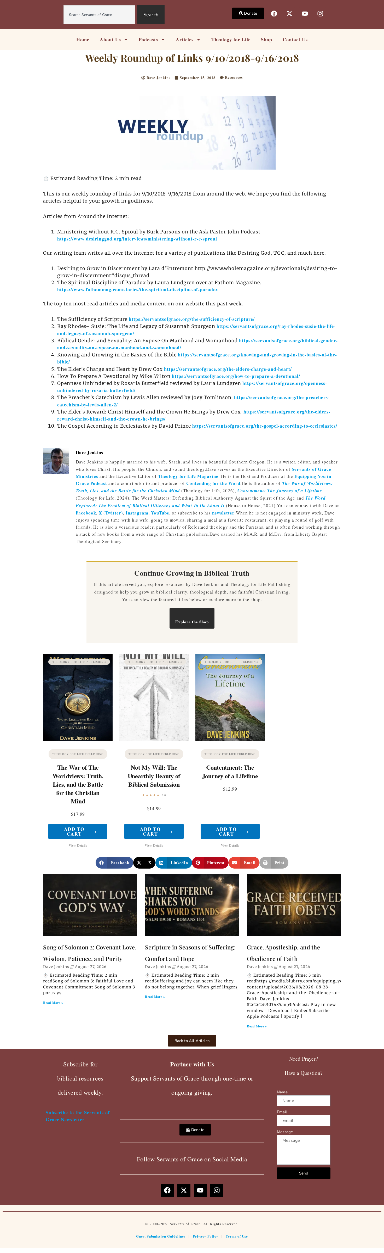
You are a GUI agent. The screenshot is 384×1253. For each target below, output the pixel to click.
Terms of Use (237, 1236)
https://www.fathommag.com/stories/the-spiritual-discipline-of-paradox (137, 289)
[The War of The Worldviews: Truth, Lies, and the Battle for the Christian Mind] (78, 697)
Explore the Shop (192, 622)
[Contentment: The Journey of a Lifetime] (230, 697)
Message (285, 1131)
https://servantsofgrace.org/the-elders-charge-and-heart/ (228, 369)
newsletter (223, 513)
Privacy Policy (205, 1236)
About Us (110, 39)
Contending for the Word (213, 483)
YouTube (160, 513)
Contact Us (295, 39)
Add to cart (80, 831)
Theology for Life (231, 39)
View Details (78, 845)
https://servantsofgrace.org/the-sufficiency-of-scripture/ (192, 319)
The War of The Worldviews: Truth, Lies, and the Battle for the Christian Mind (78, 784)
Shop (266, 39)
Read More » (53, 1002)
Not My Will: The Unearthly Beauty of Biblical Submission (154, 775)
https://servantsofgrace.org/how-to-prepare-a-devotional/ (236, 376)
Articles (185, 39)
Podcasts (148, 39)
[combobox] (99, 14)
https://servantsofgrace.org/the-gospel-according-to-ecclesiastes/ (264, 425)
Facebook (86, 513)
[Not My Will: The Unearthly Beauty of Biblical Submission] (154, 697)
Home (82, 39)
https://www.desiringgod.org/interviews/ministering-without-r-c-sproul (137, 238)
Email (282, 1112)
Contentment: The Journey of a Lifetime (279, 491)
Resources (234, 77)
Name (282, 1092)
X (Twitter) (111, 513)
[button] (114, 863)
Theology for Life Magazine (188, 476)
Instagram (137, 513)
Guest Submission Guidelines (160, 1236)
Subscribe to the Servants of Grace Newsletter (78, 1116)
